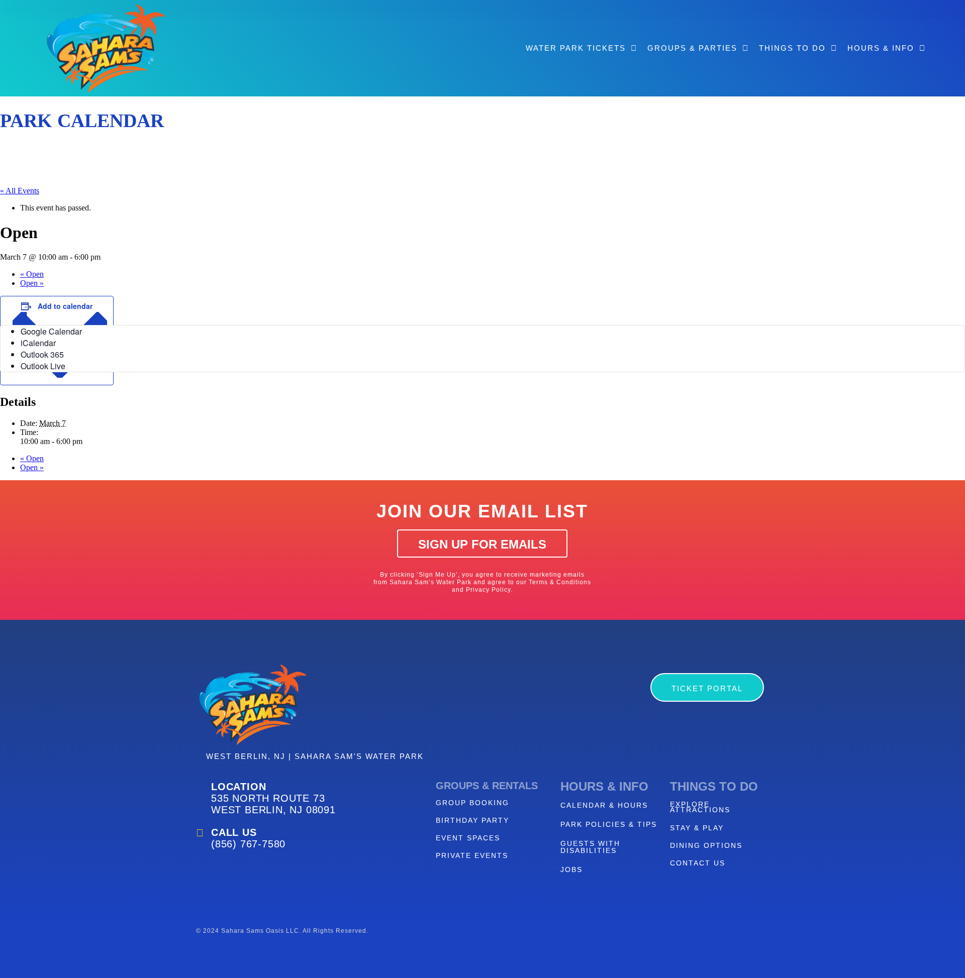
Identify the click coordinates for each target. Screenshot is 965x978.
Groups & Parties (692, 48)
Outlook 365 (42, 354)
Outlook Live (43, 366)
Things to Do (792, 48)
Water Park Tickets (576, 48)
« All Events (19, 190)
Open (32, 274)
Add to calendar (65, 306)
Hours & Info (880, 48)
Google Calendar (51, 331)
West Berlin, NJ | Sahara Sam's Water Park (315, 756)
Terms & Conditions (560, 582)
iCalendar (38, 343)
